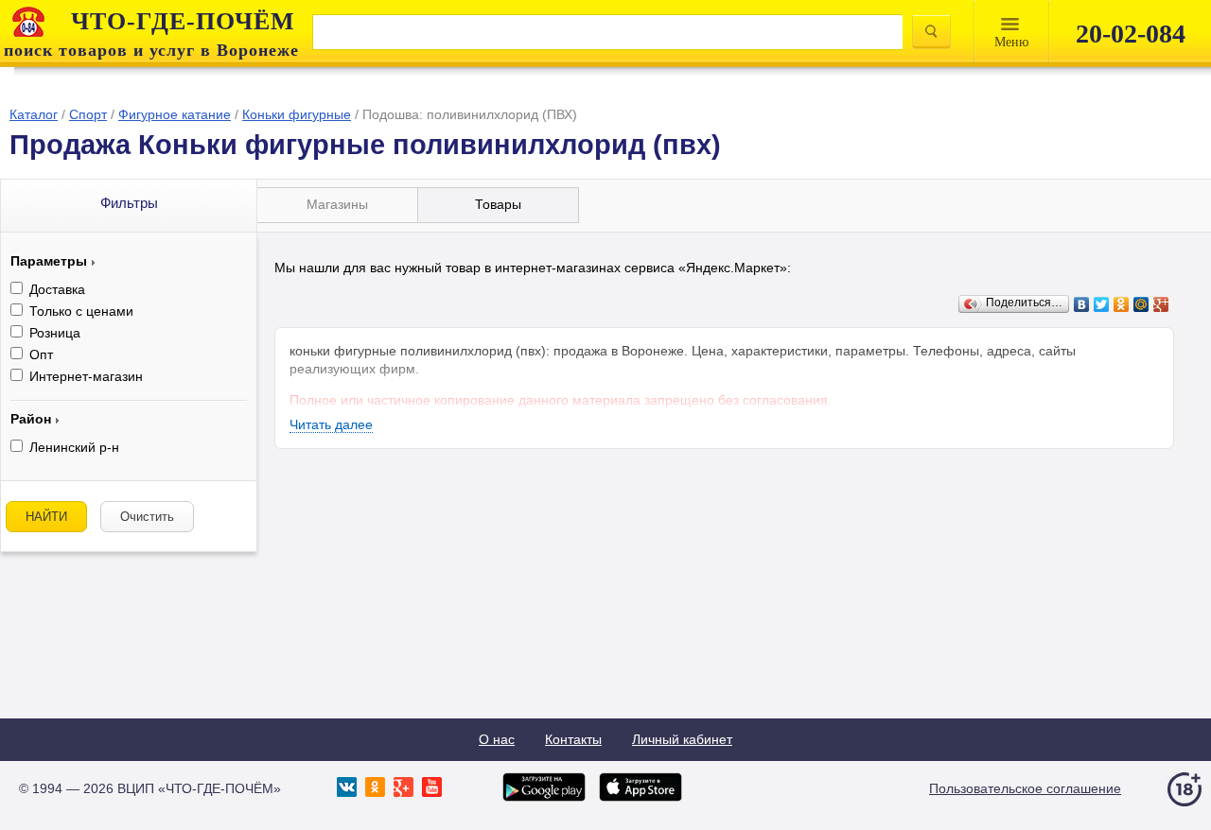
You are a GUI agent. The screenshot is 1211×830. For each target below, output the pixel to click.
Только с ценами (81, 311)
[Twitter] (1102, 304)
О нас (497, 739)
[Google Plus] (1161, 304)
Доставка (57, 289)
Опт (41, 354)
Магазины (337, 204)
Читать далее (331, 424)
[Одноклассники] (1122, 304)
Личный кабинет (682, 739)
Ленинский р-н (74, 447)
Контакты (573, 739)
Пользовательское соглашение (1025, 788)
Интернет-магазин (86, 376)
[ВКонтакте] (1082, 304)
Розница (54, 332)
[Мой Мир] (1141, 304)
